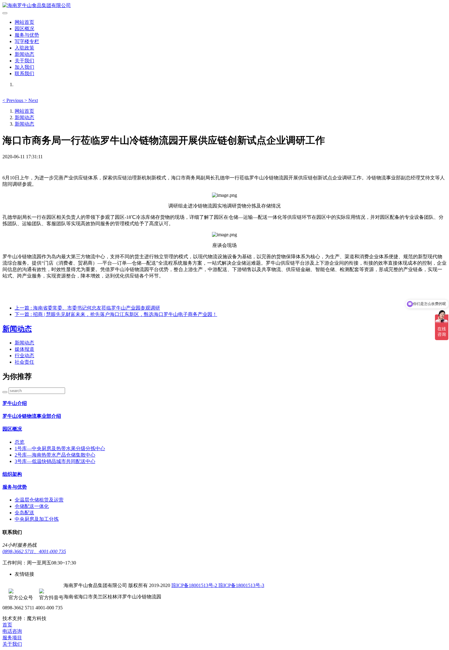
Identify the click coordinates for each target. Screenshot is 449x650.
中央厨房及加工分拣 (37, 519)
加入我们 (24, 67)
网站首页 (24, 22)
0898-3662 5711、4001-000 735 (34, 551)
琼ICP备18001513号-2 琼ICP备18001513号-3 (217, 585)
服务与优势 (27, 35)
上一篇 (87, 307)
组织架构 (12, 474)
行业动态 (24, 355)
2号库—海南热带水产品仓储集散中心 (55, 454)
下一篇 (116, 314)
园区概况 (24, 28)
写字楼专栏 (27, 41)
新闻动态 (24, 54)
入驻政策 (24, 47)
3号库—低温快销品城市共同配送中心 (55, 461)
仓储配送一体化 (32, 506)
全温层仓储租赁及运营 (39, 499)
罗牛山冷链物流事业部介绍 (31, 416)
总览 (19, 442)
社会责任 (24, 362)
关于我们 (24, 60)
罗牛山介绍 (14, 403)
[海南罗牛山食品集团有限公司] (224, 5)
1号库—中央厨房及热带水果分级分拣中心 (60, 448)
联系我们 (24, 73)
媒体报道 (24, 349)
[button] (13, 100)
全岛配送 (24, 512)
